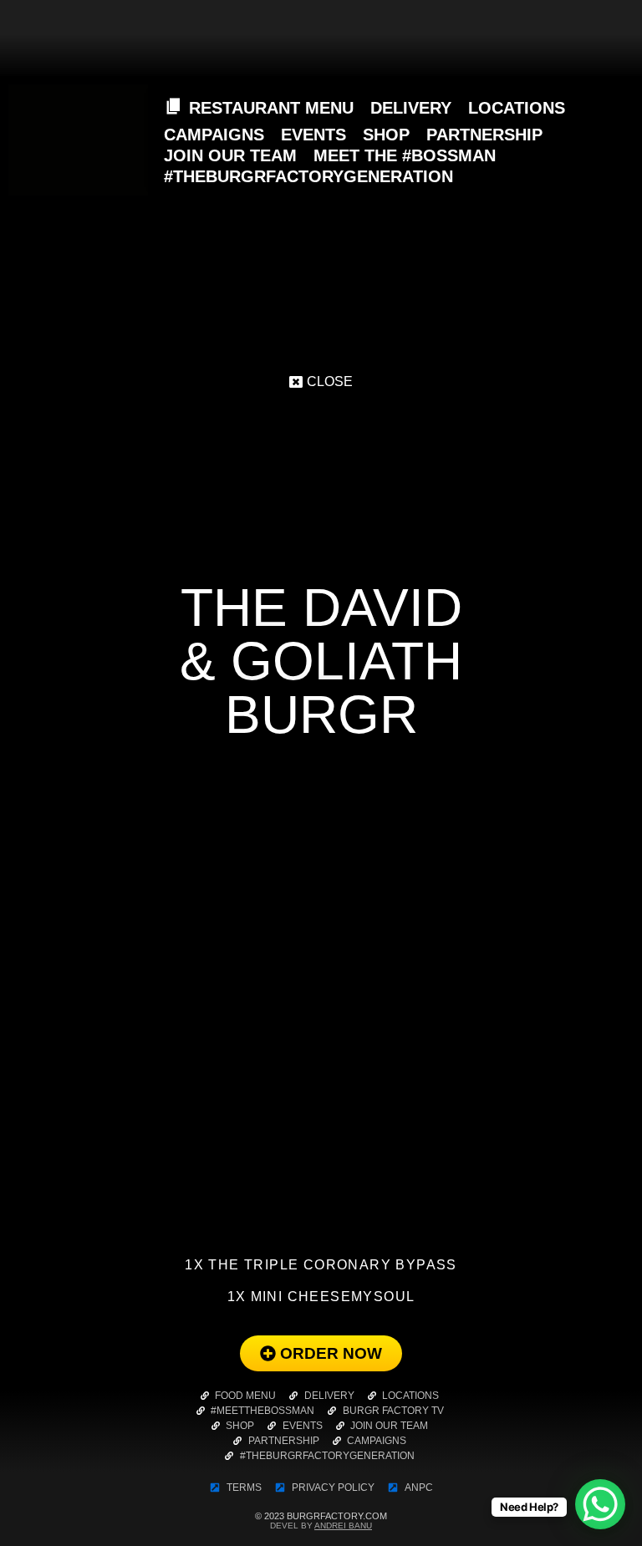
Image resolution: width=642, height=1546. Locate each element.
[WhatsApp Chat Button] (600, 1504)
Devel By (321, 1525)
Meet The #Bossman (404, 155)
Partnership (484, 134)
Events (313, 134)
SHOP (386, 134)
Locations (516, 108)
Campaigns (214, 134)
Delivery (410, 108)
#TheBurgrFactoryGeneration (308, 176)
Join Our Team (230, 155)
